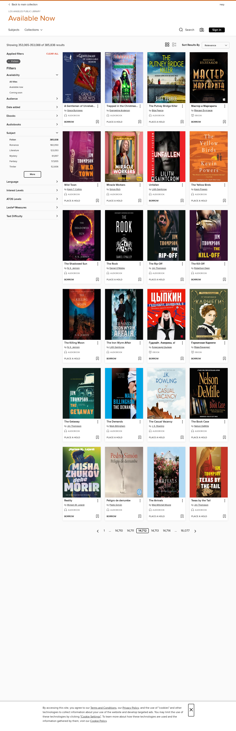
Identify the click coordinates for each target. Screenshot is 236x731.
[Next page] (195, 531)
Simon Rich (115, 189)
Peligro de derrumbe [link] (118, 500)
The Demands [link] (115, 421)
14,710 (119, 531)
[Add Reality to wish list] (97, 516)
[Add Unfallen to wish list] (182, 201)
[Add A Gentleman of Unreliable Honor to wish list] (97, 122)
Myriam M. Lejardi (75, 505)
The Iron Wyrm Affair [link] (119, 342)
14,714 (167, 531)
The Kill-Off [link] (198, 263)
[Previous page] (98, 531)
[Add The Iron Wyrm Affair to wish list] (140, 359)
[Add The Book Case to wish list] (224, 437)
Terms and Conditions (103, 708)
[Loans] (202, 30)
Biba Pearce (157, 110)
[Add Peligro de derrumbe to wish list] (140, 516)
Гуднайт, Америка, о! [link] (162, 342)
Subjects (13, 30)
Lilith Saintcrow (159, 189)
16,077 (185, 531)
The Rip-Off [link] (155, 263)
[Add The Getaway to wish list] (97, 437)
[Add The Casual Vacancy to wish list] (182, 437)
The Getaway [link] (72, 421)
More (32, 174)
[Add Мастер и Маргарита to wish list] (224, 122)
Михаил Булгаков (203, 110)
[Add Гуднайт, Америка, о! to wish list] (182, 359)
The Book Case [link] (200, 421)
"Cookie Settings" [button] (90, 716)
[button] (186, 30)
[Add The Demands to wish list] (140, 437)
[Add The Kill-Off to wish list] (224, 280)
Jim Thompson (159, 268)
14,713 (155, 531)
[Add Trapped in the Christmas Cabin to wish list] (140, 122)
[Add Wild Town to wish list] (97, 201)
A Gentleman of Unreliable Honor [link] (80, 106)
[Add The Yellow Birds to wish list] (224, 201)
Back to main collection (24, 4)
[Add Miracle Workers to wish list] (140, 201)
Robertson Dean (202, 268)
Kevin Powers (200, 189)
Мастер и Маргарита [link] (204, 106)
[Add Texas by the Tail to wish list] (224, 516)
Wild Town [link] (70, 185)
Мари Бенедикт (202, 347)
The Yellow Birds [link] (201, 185)
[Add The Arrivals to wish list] (182, 516)
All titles (13, 81)
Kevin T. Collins (74, 189)
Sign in (216, 30)
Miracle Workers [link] (116, 185)
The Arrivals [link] (156, 500)
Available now (16, 87)
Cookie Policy (98, 721)
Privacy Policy (130, 708)
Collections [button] (32, 30)
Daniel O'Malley (117, 268)
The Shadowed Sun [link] (75, 263)
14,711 (130, 531)
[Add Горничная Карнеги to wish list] (224, 359)
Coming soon (16, 92)
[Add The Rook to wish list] (140, 280)
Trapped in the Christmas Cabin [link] (122, 106)
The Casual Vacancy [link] (160, 421)
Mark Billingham (117, 426)
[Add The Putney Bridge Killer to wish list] (182, 122)
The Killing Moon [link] (74, 342)
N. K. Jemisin (73, 268)
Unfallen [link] (154, 185)
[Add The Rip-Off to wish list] (182, 280)
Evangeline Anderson (120, 110)
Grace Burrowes (75, 110)
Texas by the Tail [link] (201, 500)
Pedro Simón (116, 505)
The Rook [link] (112, 263)
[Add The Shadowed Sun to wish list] (97, 280)
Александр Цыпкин (162, 347)
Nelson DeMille (201, 426)
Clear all (52, 53)
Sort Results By (191, 45)
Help (222, 4)
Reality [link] (68, 500)
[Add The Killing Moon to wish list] (97, 359)
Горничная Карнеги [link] (203, 342)
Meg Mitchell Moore (161, 505)
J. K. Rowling (158, 426)
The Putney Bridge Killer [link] (163, 106)
